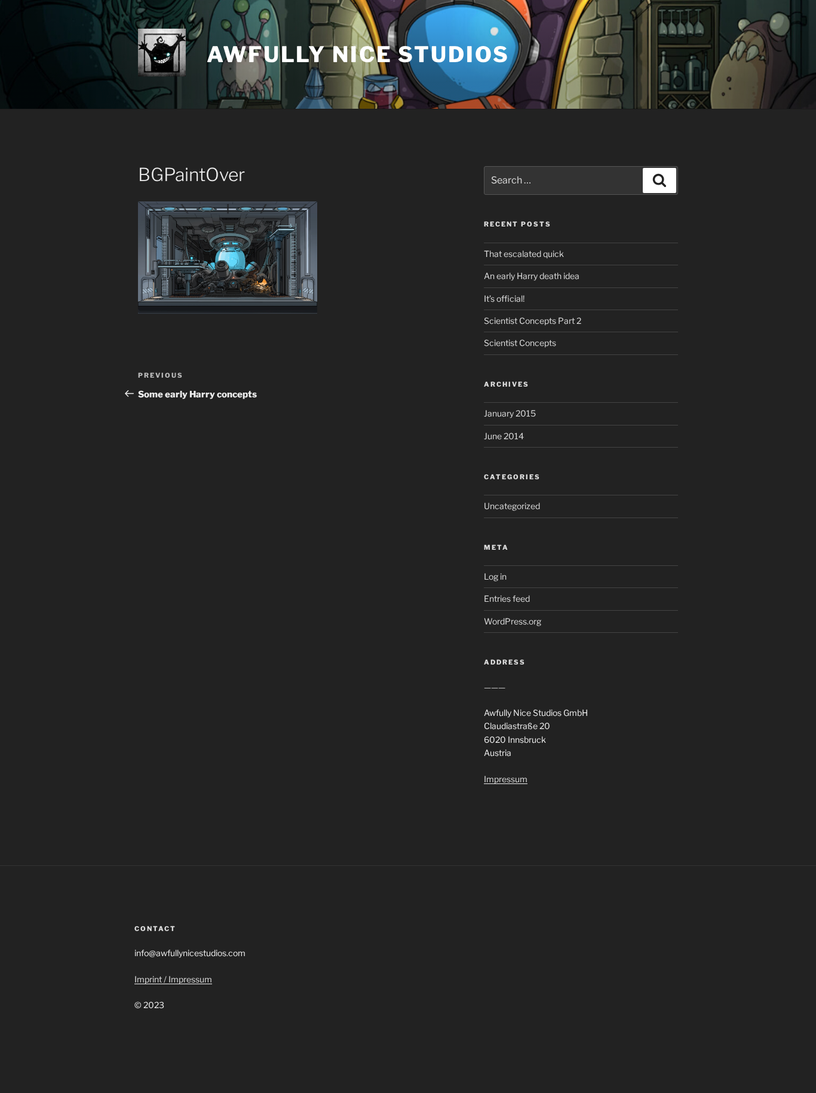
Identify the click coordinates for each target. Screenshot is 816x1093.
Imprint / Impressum (173, 979)
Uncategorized (512, 506)
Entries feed (507, 598)
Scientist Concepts (520, 343)
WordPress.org (512, 621)
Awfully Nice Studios (358, 54)
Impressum (505, 779)
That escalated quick (524, 254)
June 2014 (504, 436)
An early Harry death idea (531, 276)
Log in (495, 576)
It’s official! (504, 298)
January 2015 (510, 413)
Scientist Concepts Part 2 (532, 321)
